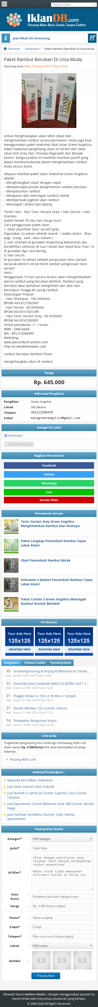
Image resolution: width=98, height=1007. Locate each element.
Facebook (49, 465)
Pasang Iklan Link (23, 759)
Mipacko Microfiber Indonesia (30, 780)
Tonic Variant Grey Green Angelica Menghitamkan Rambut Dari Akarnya (50, 523)
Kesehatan (15, 435)
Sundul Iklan (49, 501)
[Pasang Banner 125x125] (19, 641)
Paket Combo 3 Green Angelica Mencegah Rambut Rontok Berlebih (53, 601)
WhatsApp (49, 483)
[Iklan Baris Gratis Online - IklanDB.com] (49, 27)
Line (49, 492)
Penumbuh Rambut (20, 444)
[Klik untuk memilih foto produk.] (41, 960)
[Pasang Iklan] (92, 38)
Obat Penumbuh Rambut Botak (45, 560)
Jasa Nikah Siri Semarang (31, 38)
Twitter (49, 474)
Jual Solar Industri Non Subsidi (30, 786)
